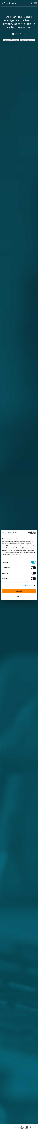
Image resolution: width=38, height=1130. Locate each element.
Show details (28, 585)
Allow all (19, 591)
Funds (15, 40)
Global (7, 40)
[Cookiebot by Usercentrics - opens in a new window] (28, 533)
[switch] (33, 567)
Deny (19, 596)
